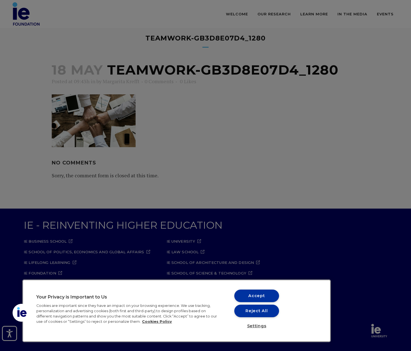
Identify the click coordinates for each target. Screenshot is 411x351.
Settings (256, 325)
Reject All (256, 310)
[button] (21, 313)
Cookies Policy (157, 321)
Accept (256, 295)
